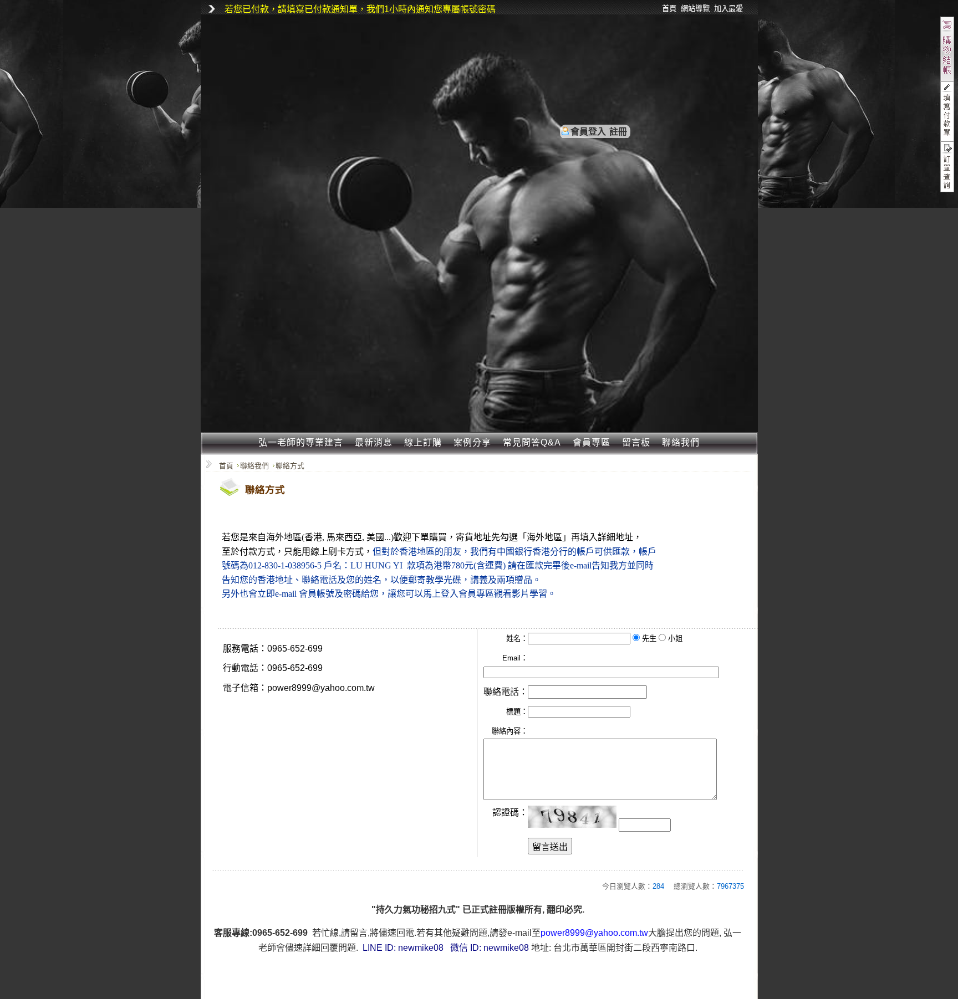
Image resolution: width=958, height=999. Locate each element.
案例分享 (472, 442)
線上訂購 (423, 442)
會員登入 (588, 131)
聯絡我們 (681, 442)
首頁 (226, 466)
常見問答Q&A (532, 442)
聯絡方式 (290, 466)
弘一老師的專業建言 (300, 442)
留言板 (636, 442)
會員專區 (591, 442)
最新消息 (374, 442)
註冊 (618, 131)
